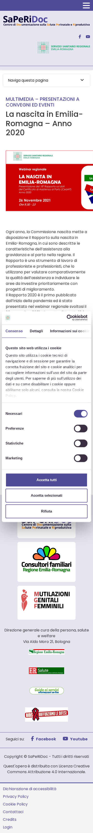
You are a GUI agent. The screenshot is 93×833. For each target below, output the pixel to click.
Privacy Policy (16, 796)
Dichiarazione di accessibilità (29, 789)
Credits (9, 819)
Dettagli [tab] (36, 331)
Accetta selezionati (46, 495)
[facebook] (78, 36)
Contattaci (13, 812)
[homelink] (46, 20)
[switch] (81, 428)
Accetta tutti (46, 480)
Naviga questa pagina (28, 80)
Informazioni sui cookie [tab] (69, 331)
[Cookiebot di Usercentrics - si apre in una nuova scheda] (67, 318)
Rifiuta (46, 511)
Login (7, 827)
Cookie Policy (15, 804)
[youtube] (86, 36)
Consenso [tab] (14, 331)
